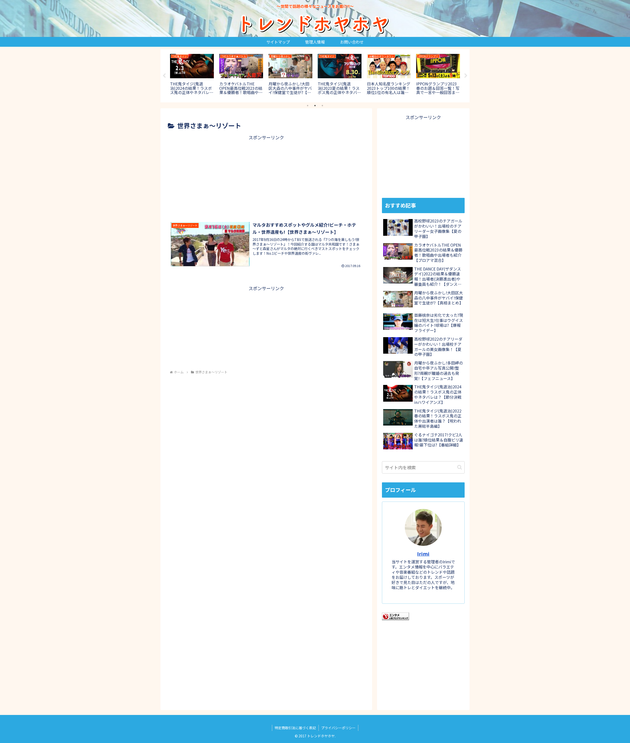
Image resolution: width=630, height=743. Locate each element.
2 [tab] (315, 105)
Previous (164, 75)
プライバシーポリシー (338, 727)
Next (465, 75)
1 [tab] (307, 105)
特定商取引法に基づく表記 (295, 727)
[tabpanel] (192, 75)
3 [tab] (322, 105)
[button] (459, 467)
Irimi (423, 553)
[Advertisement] (266, 176)
